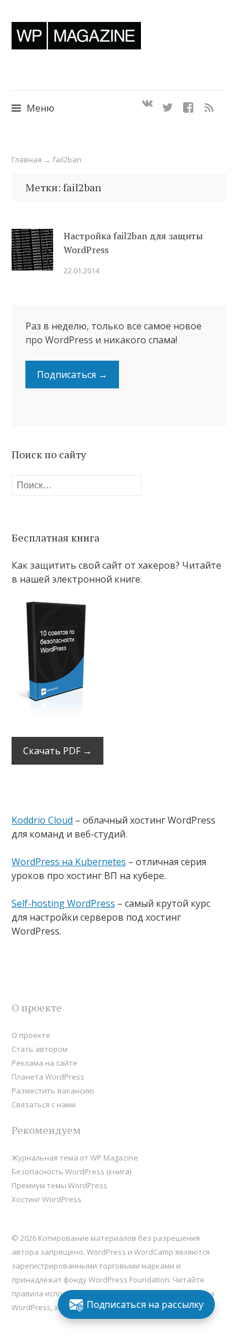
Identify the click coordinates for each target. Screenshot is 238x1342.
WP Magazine (76, 35)
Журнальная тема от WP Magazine (75, 1157)
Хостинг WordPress (46, 1199)
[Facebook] (188, 104)
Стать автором (40, 1049)
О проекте (31, 1035)
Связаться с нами (44, 1104)
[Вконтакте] (147, 104)
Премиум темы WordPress (59, 1185)
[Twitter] (167, 104)
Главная (27, 159)
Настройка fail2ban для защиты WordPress (133, 242)
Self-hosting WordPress (63, 903)
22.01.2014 (81, 270)
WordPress (31, 1307)
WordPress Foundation (128, 1279)
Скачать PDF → (57, 750)
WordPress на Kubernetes (69, 861)
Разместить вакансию (53, 1090)
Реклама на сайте (44, 1063)
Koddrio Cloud (42, 820)
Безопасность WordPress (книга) (71, 1171)
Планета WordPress (48, 1077)
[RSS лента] (209, 104)
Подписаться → (72, 374)
